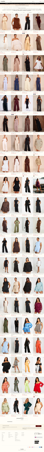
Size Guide (3, 435)
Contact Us (9, 437)
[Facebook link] (36, 433)
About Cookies (16, 435)
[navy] (22, 33)
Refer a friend (23, 435)
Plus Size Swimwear (15, 10)
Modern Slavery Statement (10, 436)
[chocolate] (23, 54)
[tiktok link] (39, 433)
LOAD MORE (22, 419)
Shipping (2, 436)
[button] (40, 1)
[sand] (22, 54)
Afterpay (2, 437)
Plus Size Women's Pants (29, 10)
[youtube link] (38, 433)
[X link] (41, 433)
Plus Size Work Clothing (20, 10)
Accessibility (16, 437)
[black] (24, 33)
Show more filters (30, 12)
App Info (15, 436)
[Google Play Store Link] (37, 441)
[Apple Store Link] (37, 443)
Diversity (9, 435)
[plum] (23, 33)
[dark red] (33, 396)
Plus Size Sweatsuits (24, 10)
